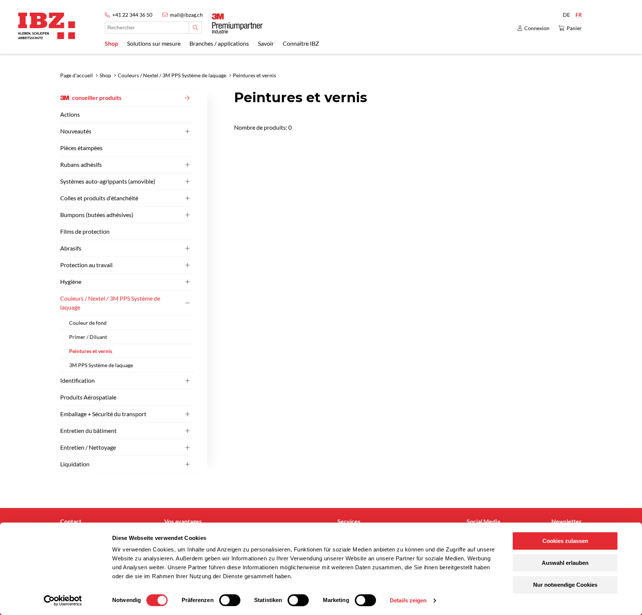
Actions (70, 114)
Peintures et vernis (90, 351)
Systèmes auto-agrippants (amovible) (107, 181)
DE (566, 15)
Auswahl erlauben (565, 563)
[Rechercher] (195, 27)
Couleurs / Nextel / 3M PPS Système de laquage (110, 303)
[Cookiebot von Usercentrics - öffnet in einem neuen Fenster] (62, 600)
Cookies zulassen (565, 541)
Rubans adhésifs (81, 164)
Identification (77, 380)
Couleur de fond (88, 323)
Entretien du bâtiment (88, 430)
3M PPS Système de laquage (101, 365)
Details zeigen (408, 600)
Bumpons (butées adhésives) (96, 214)
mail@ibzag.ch (186, 15)
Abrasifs (70, 248)
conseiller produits (96, 97)
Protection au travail (86, 264)
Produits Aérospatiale (88, 397)
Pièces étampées (81, 147)
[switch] (229, 600)
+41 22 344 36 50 (132, 15)
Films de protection (85, 231)
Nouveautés (75, 131)
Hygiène (70, 281)
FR (578, 15)
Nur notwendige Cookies (565, 585)
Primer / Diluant (88, 337)
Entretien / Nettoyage (88, 447)
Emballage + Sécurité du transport (103, 413)
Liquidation (75, 463)
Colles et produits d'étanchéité (99, 197)
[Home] (46, 25)
